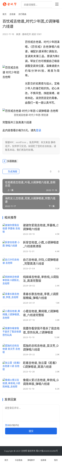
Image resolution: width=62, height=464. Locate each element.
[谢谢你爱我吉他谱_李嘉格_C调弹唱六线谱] (11, 229)
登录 (38, 130)
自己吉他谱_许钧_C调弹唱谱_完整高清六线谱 (41, 261)
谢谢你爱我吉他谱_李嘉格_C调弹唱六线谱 (41, 227)
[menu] (56, 4)
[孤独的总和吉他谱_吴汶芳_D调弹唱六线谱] (11, 350)
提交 (31, 431)
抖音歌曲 (12, 161)
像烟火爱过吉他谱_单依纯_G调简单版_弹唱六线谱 (41, 382)
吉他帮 (24, 451)
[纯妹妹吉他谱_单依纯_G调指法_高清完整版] (11, 281)
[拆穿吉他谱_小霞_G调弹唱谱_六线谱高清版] (11, 246)
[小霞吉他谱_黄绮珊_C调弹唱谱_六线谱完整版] (11, 315)
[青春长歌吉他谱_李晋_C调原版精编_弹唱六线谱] (11, 298)
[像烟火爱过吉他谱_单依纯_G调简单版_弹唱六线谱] (11, 384)
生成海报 (12, 171)
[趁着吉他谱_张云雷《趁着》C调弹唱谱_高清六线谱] (11, 367)
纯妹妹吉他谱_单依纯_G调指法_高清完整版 (41, 278)
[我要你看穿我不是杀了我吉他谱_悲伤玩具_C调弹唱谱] (11, 332)
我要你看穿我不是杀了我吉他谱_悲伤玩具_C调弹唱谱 (41, 330)
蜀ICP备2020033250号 (47, 451)
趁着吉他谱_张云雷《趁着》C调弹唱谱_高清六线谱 (40, 364)
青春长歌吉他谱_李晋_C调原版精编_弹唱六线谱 (41, 296)
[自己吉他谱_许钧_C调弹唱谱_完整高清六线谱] (11, 264)
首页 (4, 14)
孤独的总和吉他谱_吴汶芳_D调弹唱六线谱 (41, 347)
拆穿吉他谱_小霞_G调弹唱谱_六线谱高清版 (41, 244)
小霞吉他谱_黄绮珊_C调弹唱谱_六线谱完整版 (41, 313)
